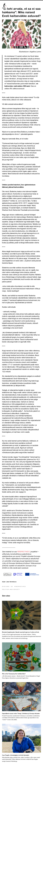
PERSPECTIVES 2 (23, 552)
